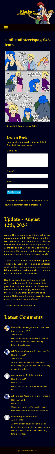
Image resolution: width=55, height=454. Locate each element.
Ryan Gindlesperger (22, 327)
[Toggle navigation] (5, 27)
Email (9, 181)
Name (10, 171)
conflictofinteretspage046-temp (28, 42)
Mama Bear (32, 416)
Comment (11, 150)
